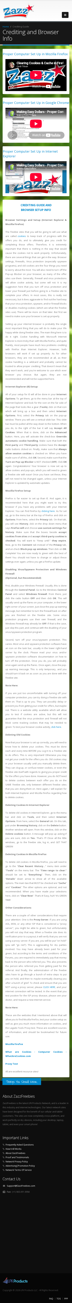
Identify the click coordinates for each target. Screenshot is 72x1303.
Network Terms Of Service (19, 1170)
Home (6, 26)
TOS (59, 1298)
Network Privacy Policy (17, 1161)
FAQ (51, 1298)
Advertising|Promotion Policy (20, 1165)
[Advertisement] (36, 1234)
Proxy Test (11, 1063)
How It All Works (13, 1148)
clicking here (48, 511)
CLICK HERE (49, 987)
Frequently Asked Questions (20, 1144)
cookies (22, 236)
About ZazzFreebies (15, 1153)
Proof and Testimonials (17, 1157)
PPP (66, 1298)
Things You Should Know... (22, 1081)
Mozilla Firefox (14, 1044)
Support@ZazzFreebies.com (21, 1185)
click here (56, 726)
